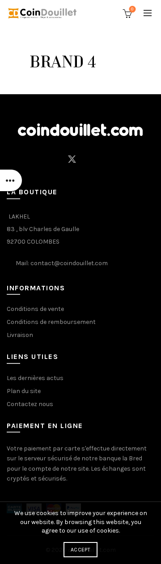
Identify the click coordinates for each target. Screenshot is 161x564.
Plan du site (24, 391)
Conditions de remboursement (51, 322)
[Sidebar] (11, 180)
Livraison (20, 335)
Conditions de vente (35, 309)
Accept (80, 550)
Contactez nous (30, 404)
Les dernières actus (35, 378)
